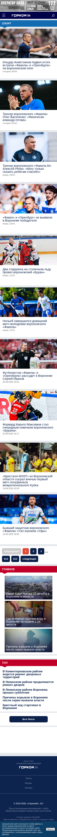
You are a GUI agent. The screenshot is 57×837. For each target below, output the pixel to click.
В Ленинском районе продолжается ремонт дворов (28, 683)
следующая (29, 559)
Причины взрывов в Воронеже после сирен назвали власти (25, 699)
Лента (29, 778)
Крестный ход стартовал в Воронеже (22, 707)
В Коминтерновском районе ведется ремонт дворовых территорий (23, 674)
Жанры (28, 783)
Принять (50, 829)
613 (15, 559)
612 (6, 559)
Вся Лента (28, 719)
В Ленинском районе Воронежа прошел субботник (25, 691)
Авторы (28, 788)
